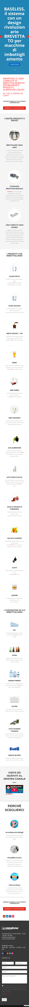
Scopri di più (14, 64)
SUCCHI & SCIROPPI (14, 538)
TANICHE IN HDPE (14, 755)
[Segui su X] (5, 953)
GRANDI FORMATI (14, 681)
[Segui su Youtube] (4, 916)
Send (4, 999)
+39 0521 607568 (7, 935)
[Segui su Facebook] (10, 916)
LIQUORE (14, 595)
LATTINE (14, 706)
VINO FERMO (14, 390)
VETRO (14, 655)
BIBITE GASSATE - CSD (14, 333)
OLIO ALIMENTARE (14, 448)
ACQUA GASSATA (14, 306)
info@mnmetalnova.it (8, 937)
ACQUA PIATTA (14, 276)
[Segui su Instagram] (13, 916)
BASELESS (9, 191)
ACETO (14, 568)
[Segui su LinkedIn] (7, 916)
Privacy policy (9, 993)
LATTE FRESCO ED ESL (14, 477)
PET (14, 283)
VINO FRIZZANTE (15, 418)
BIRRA (14, 363)
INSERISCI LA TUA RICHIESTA (14, 108)
